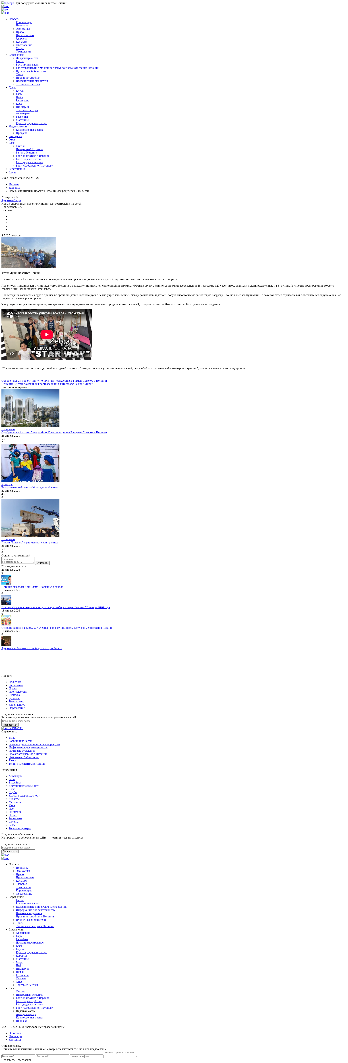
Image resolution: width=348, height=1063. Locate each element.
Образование (24, 45)
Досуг (12, 87)
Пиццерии (22, 106)
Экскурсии (15, 136)
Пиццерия (15, 811)
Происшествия (25, 35)
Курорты (14, 798)
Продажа (21, 133)
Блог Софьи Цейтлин (29, 159)
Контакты (15, 1039)
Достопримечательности (24, 785)
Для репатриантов (27, 58)
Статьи (20, 146)
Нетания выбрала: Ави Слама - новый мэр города (32, 586)
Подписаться (10, 724)
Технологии (23, 51)
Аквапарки (23, 113)
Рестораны (22, 100)
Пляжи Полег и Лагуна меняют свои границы (30, 542)
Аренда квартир (26, 1014)
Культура (21, 41)
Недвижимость (18, 126)
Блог (11, 142)
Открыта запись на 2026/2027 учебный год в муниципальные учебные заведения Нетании (57, 627)
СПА (12, 824)
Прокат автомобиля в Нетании (28, 753)
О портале (15, 1033)
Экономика (23, 28)
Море (12, 805)
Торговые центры (27, 110)
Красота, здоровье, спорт (31, 123)
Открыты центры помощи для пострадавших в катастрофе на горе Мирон (47, 383)
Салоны (13, 821)
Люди (12, 172)
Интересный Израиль (29, 149)
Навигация (15, 1036)
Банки (20, 61)
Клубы (20, 90)
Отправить (42, 563)
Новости (14, 18)
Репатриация (17, 168)
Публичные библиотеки (31, 71)
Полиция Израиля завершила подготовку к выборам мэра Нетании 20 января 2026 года (55, 607)
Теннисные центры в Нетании (27, 763)
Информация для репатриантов (28, 747)
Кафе (19, 103)
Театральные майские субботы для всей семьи (30, 487)
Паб (11, 808)
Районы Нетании (26, 152)
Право (20, 31)
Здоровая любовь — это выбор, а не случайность (31, 648)
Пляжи (13, 815)
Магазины (22, 119)
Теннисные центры (28, 84)
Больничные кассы (27, 64)
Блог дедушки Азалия (29, 162)
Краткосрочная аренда (30, 129)
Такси (19, 74)
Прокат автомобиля (28, 77)
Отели (12, 139)
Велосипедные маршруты (32, 80)
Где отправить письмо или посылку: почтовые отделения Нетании (57, 67)
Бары (19, 93)
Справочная (16, 54)
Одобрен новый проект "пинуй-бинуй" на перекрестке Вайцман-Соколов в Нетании (54, 380)
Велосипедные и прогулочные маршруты (34, 744)
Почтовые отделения (22, 750)
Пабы (19, 97)
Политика (22, 25)
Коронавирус (24, 22)
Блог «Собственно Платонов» (34, 165)
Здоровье (21, 38)
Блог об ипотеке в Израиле (32, 155)
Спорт (20, 48)
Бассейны (22, 116)
